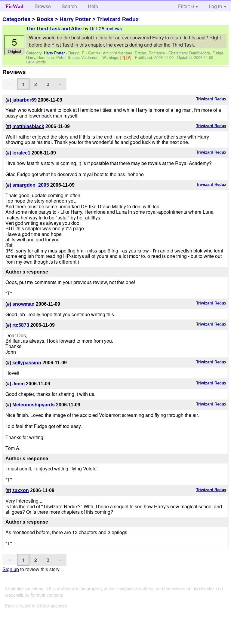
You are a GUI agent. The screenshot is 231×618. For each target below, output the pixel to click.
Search (69, 6)
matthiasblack (28, 126)
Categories (16, 19)
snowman (23, 304)
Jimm (18, 383)
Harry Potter (75, 19)
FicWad (14, 6)
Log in (215, 6)
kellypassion (26, 362)
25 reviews (110, 28)
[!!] (123, 57)
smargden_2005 (30, 185)
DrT (94, 28)
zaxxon (20, 490)
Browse (43, 6)
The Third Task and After (54, 28)
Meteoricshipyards (33, 404)
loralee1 (21, 152)
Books (45, 19)
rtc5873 (20, 325)
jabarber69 (24, 99)
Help (93, 6)
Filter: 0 (186, 6)
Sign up (10, 569)
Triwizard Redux (118, 19)
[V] (129, 57)
